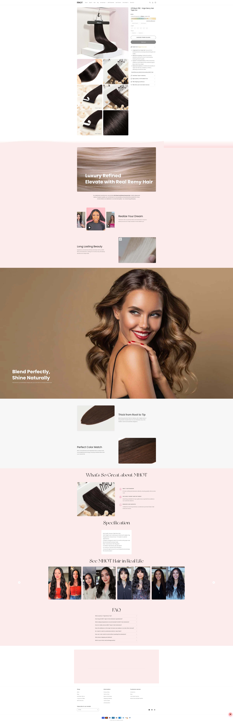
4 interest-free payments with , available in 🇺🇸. (140, 16)
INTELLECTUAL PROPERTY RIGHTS (136, 698)
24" (146, 28)
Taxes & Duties (107, 700)
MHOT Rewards (80, 700)
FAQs (131, 694)
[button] (150, 2)
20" (140, 28)
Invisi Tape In (143, 23)
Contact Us (132, 692)
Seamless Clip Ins (81, 696)
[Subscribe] (97, 709)
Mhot (78, 692)
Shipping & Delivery (108, 698)
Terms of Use (106, 694)
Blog (78, 694)
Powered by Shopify (119, 720)
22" (143, 28)
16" (134, 28)
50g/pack (134, 33)
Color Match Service (134, 696)
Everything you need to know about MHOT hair (142, 72)
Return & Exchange (108, 696)
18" (137, 28)
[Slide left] (19, 582)
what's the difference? (150, 21)
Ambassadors (107, 702)
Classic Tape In (135, 23)
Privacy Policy (107, 692)
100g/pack (141, 33)
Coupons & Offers (81, 698)
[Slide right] (213, 582)
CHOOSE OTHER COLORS (143, 37)
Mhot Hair (114, 720)
